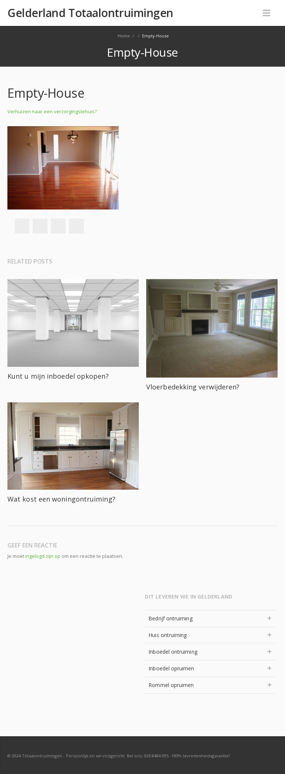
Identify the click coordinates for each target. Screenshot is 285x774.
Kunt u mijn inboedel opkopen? (58, 376)
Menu (266, 13)
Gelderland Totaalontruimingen (90, 13)
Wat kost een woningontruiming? (61, 499)
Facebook (21, 226)
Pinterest (76, 226)
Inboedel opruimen (171, 668)
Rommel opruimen (171, 684)
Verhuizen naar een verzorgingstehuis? (52, 111)
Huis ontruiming (167, 635)
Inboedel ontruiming (172, 651)
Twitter (40, 226)
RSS (270, 755)
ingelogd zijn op (42, 556)
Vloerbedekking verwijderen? (192, 386)
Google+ (58, 226)
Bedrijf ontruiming (170, 618)
